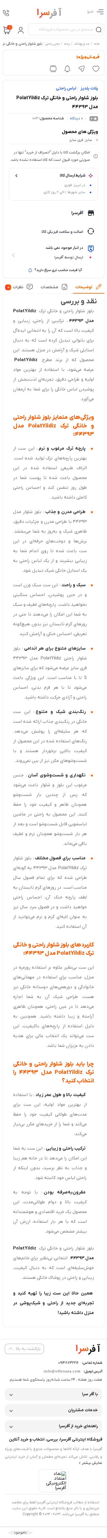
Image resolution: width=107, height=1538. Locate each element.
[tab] (88, 289)
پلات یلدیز (89, 88)
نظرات (15, 287)
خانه (97, 44)
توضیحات (83, 287)
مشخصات (49, 287)
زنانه (67, 44)
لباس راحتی (52, 44)
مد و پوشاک (81, 44)
